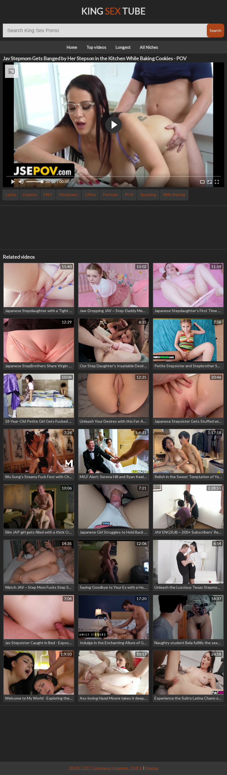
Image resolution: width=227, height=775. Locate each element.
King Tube (113, 11)
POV (129, 194)
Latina (11, 194)
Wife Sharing (174, 194)
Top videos (96, 47)
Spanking (148, 194)
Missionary (68, 194)
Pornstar (110, 194)
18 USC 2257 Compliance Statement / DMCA (105, 768)
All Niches (149, 47)
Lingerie (30, 194)
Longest (123, 47)
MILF (48, 194)
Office (90, 194)
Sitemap (152, 768)
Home (71, 47)
